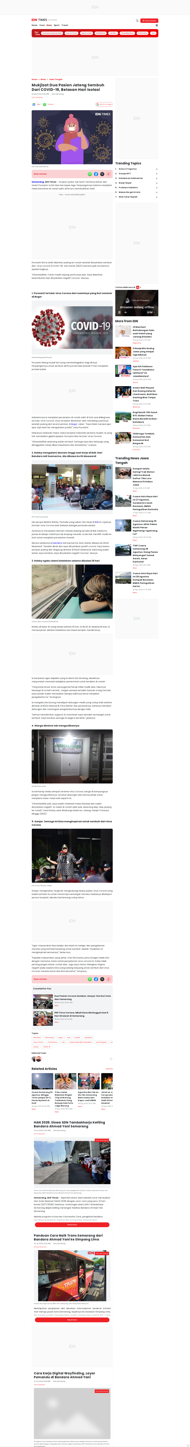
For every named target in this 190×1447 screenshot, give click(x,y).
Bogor (74, 424)
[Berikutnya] (113, 1210)
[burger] (156, 25)
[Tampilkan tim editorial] (111, 1058)
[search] (137, 20)
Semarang (38, 181)
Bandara (57, 543)
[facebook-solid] (96, 174)
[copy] (108, 174)
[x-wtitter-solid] (102, 174)
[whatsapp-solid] (90, 174)
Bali (96, 522)
